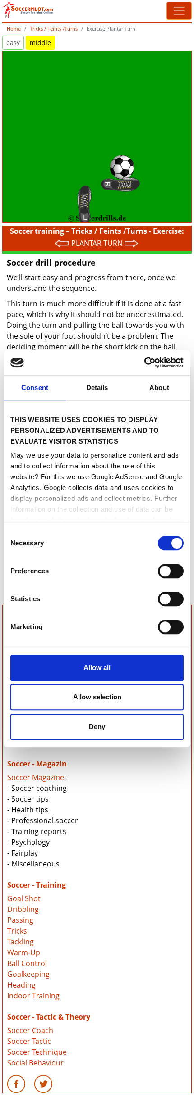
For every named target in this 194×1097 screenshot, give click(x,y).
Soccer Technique (37, 1052)
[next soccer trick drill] (132, 243)
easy (13, 42)
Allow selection (97, 697)
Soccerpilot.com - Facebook (16, 1084)
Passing (20, 920)
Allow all (97, 667)
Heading (21, 985)
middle (40, 42)
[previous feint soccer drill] (62, 243)
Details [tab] (97, 387)
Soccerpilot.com (49, 10)
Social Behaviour (35, 1063)
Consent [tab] (34, 387)
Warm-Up (23, 952)
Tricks (17, 931)
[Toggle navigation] (179, 11)
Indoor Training (33, 996)
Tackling (20, 942)
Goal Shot (24, 898)
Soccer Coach (30, 1030)
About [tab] (159, 387)
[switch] (171, 571)
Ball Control (27, 963)
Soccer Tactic (29, 1041)
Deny (97, 726)
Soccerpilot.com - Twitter (43, 1084)
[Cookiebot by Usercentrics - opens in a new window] (144, 362)
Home (14, 28)
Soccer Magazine (35, 777)
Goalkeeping (28, 974)
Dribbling (23, 909)
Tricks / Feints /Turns (54, 28)
